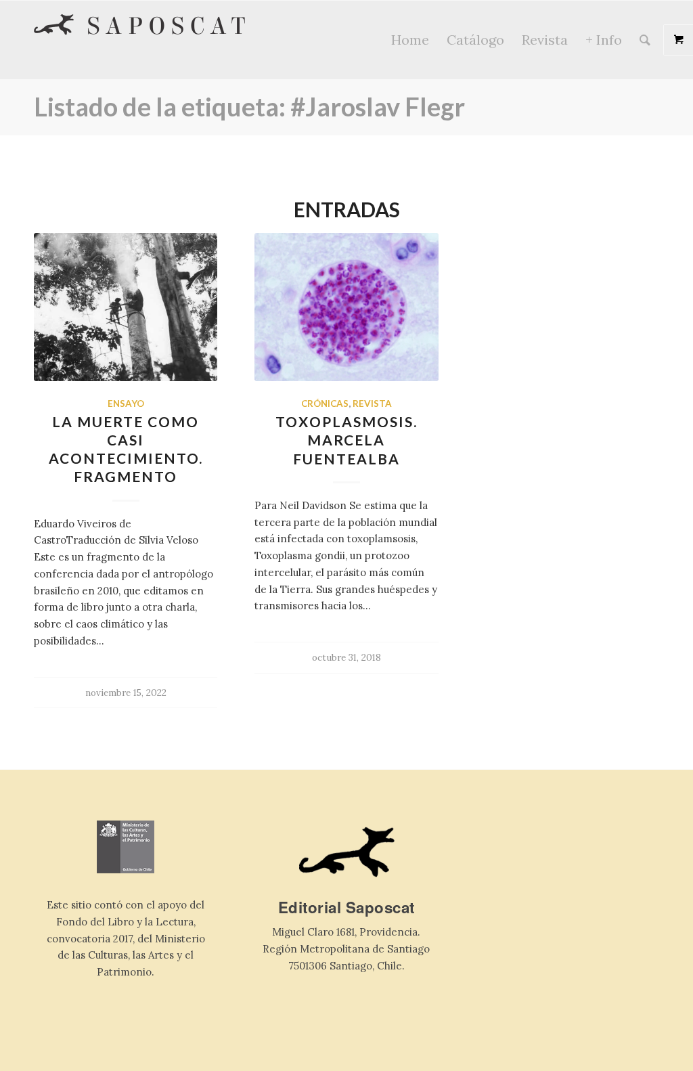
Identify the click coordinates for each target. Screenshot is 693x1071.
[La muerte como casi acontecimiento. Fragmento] (125, 307)
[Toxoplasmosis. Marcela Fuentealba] (346, 307)
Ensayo (126, 403)
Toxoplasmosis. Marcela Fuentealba (346, 440)
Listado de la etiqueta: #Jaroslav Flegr (249, 106)
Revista (372, 403)
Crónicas (325, 403)
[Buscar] (645, 40)
